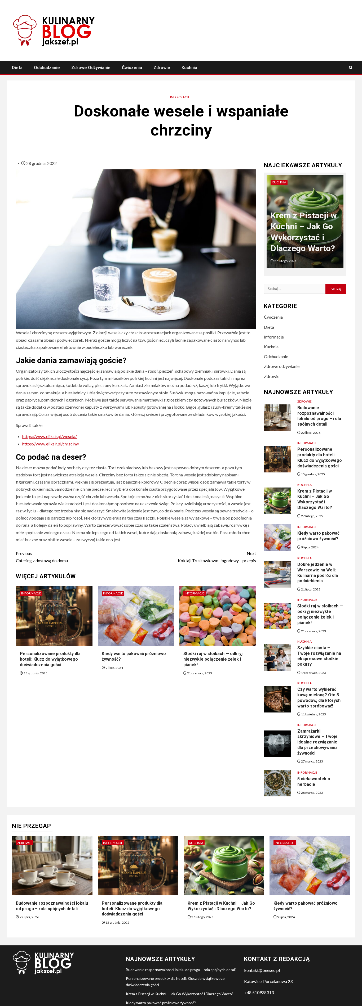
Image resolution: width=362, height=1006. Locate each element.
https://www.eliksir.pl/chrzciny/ (50, 443)
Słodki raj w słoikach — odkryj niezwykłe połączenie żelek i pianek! (212, 659)
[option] (305, 224)
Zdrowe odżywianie (91, 67)
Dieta (17, 67)
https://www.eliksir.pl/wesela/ (49, 436)
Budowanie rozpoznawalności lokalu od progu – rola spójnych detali (319, 416)
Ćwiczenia (132, 67)
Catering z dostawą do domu (42, 557)
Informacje (180, 97)
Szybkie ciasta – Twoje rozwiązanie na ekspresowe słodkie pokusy (319, 656)
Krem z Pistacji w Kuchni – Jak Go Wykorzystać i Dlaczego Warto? (314, 499)
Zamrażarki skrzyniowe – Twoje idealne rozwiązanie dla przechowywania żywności (317, 742)
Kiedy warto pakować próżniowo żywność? (161, 1002)
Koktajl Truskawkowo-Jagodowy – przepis (217, 557)
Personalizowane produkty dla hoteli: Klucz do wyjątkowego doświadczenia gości (50, 659)
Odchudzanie (47, 67)
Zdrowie (161, 67)
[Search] (350, 67)
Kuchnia (189, 67)
